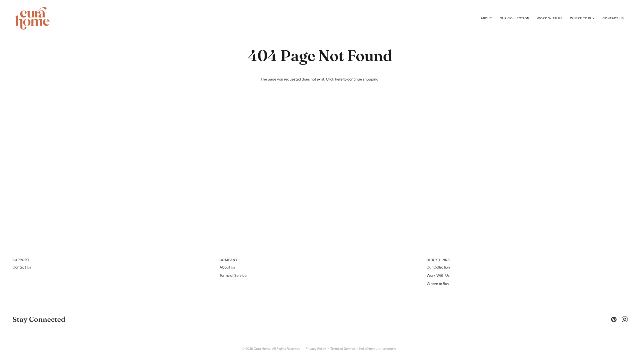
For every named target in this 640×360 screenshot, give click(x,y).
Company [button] (229, 260)
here (338, 79)
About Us (227, 267)
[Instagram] (625, 319)
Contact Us (21, 267)
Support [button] (21, 260)
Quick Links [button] (438, 260)
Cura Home (262, 348)
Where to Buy (437, 284)
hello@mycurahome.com (377, 348)
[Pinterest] (614, 319)
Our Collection (438, 267)
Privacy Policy (316, 348)
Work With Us (438, 275)
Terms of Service (233, 275)
